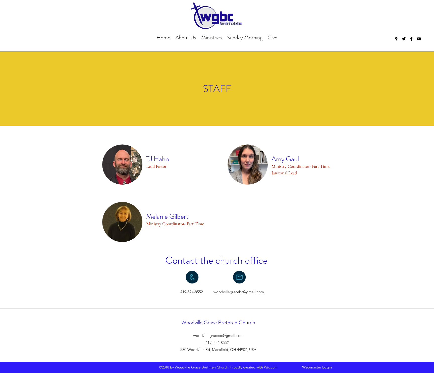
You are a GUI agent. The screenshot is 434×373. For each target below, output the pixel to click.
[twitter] (403, 38)
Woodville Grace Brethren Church (218, 322)
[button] (186, 37)
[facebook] (411, 38)
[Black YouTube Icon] (418, 38)
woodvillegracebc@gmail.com (238, 291)
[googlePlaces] (396, 38)
